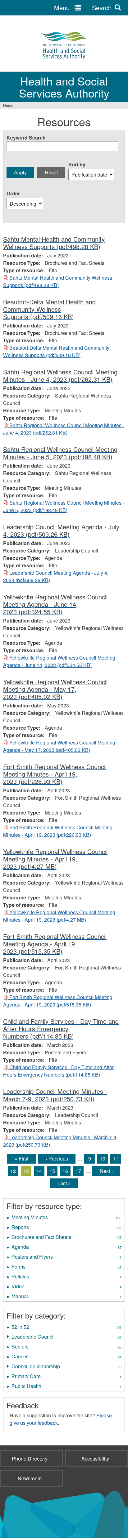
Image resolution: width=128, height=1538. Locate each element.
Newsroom (30, 1478)
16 (65, 1170)
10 (102, 1158)
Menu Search (83, 7)
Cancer (66, 1357)
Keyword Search (26, 137)
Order (13, 193)
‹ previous (57, 1158)
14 (39, 1170)
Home (8, 105)
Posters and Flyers (66, 1257)
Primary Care (66, 1377)
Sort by (76, 164)
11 (115, 1158)
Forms (66, 1267)
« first (21, 1158)
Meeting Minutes (66, 1218)
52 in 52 (66, 1327)
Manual (66, 1297)
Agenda (66, 1247)
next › (106, 1170)
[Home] (64, 45)
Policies (66, 1277)
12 (13, 1170)
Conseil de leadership (66, 1367)
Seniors (66, 1347)
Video (66, 1287)
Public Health (66, 1386)
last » (64, 1183)
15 (52, 1170)
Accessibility (95, 1458)
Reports (66, 1227)
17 (78, 1170)
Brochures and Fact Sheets (66, 1237)
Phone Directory (30, 1458)
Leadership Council (66, 1337)
